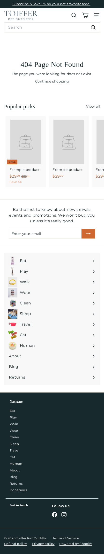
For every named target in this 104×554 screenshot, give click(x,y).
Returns (16, 483)
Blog (13, 477)
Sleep (14, 444)
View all (93, 106)
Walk (14, 424)
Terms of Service (66, 538)
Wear (14, 430)
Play (13, 417)
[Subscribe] (88, 233)
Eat (12, 410)
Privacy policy (43, 544)
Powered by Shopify (75, 544)
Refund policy (15, 544)
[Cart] (85, 15)
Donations (18, 490)
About (15, 470)
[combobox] (52, 27)
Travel (14, 450)
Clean (14, 437)
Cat (12, 457)
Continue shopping (52, 81)
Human (16, 463)
